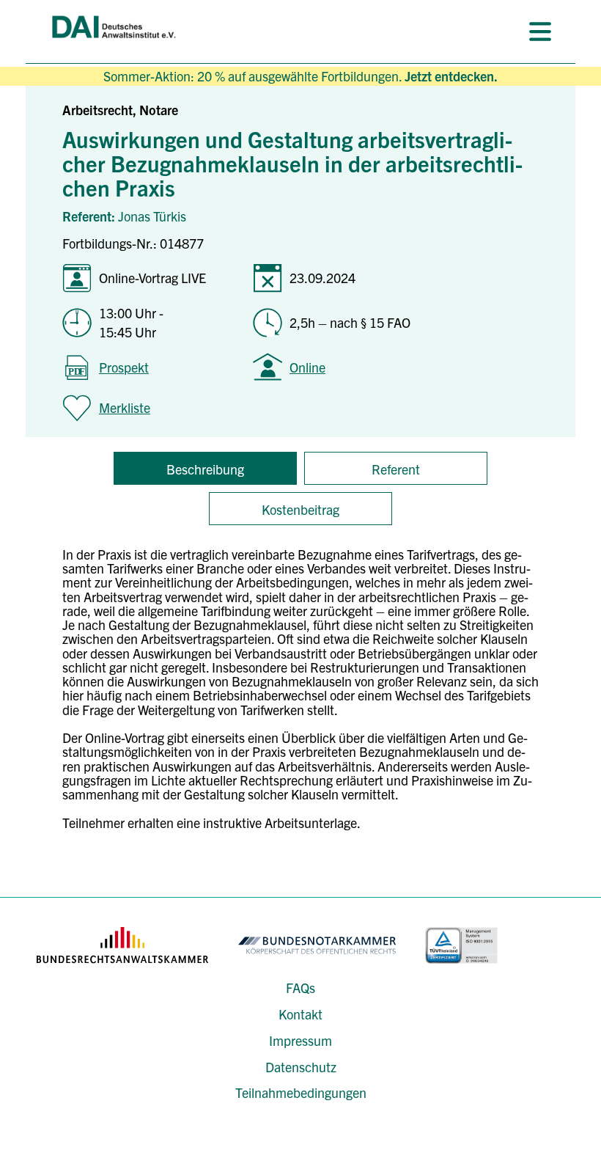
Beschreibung (205, 469)
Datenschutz (300, 1066)
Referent (396, 469)
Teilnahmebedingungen (300, 1092)
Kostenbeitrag (300, 509)
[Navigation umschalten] (540, 31)
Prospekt (124, 367)
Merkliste (124, 407)
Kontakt (300, 1014)
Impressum (300, 1040)
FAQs (300, 987)
